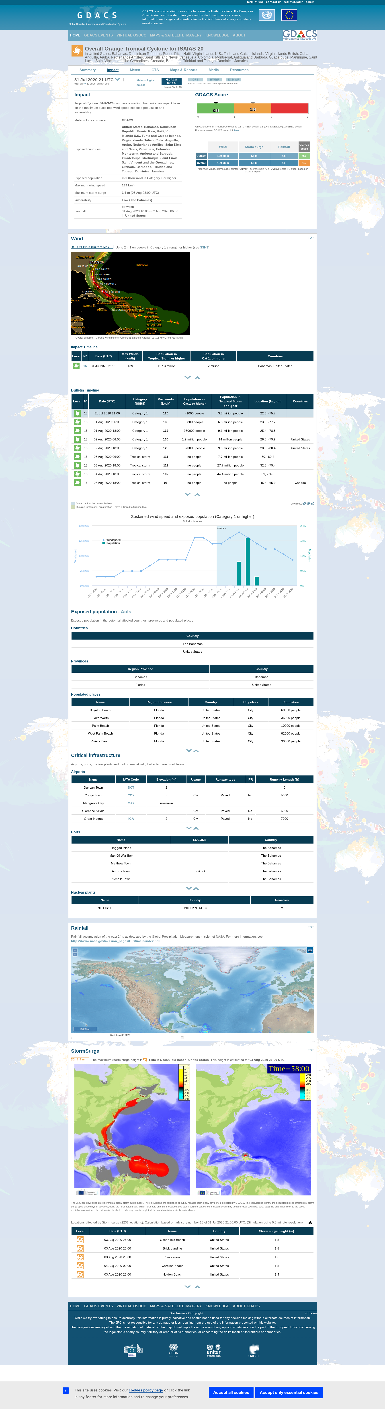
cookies (311, 1313)
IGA (131, 818)
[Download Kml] (304, 503)
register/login (293, 2)
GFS (195, 79)
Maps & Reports (183, 70)
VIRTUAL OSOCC (131, 35)
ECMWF (233, 79)
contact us (274, 2)
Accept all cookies (231, 1392)
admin (310, 2)
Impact (113, 70)
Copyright (195, 1313)
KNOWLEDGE (217, 35)
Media (214, 70)
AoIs (126, 611)
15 (85, 366)
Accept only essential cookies (289, 1392)
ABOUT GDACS (246, 1306)
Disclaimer (177, 1313)
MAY (131, 803)
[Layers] (310, 950)
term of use (255, 2)
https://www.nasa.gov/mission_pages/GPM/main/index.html (116, 941)
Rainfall (284, 147)
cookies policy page (146, 1390)
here (236, 130)
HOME (75, 35)
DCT (131, 787)
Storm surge (254, 147)
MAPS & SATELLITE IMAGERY (176, 35)
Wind (223, 147)
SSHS (204, 247)
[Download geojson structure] (308, 503)
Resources (239, 70)
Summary (88, 70)
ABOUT (239, 35)
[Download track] (312, 503)
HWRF (214, 79)
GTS (155, 70)
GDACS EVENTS (98, 35)
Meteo (135, 70)
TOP (310, 237)
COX (131, 795)
